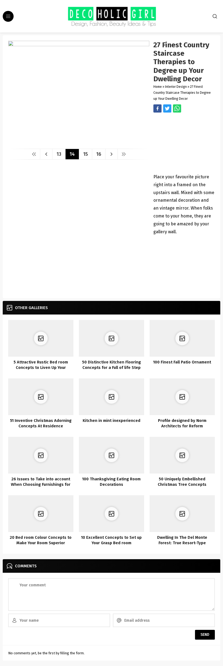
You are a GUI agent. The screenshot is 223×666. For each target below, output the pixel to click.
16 (98, 154)
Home (157, 87)
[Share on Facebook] (157, 108)
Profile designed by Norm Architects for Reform (182, 423)
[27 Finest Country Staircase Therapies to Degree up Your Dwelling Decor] (78, 143)
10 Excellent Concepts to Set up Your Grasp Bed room (111, 540)
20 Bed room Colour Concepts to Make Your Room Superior (41, 540)
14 (72, 154)
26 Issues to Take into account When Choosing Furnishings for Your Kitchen (40, 484)
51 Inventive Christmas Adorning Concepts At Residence (41, 423)
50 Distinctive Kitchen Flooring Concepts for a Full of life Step (111, 365)
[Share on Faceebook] (167, 108)
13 (59, 154)
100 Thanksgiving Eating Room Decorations (111, 482)
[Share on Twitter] (177, 108)
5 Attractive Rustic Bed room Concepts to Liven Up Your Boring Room (41, 367)
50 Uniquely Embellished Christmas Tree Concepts (182, 482)
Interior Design (176, 87)
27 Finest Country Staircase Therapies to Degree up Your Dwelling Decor (182, 93)
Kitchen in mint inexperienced (111, 420)
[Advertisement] (184, 144)
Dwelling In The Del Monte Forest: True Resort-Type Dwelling (182, 543)
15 (85, 154)
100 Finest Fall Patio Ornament (182, 362)
